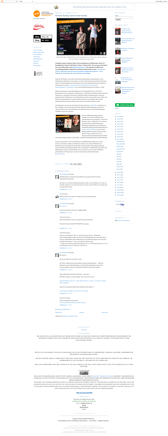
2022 (118, 126)
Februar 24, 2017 (66, 189)
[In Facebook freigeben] (79, 164)
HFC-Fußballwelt (38, 59)
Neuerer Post (58, 312)
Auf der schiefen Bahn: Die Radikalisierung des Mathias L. (127, 40)
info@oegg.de (61, 154)
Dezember (119, 141)
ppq (61, 194)
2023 (118, 124)
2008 (118, 192)
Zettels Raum (36, 65)
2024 (118, 121)
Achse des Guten (37, 50)
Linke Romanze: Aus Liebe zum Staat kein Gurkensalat (126, 79)
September (119, 149)
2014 (118, 177)
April (118, 161)
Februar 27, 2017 (66, 305)
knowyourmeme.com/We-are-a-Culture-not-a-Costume (74, 291)
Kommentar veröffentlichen (62, 309)
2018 (118, 137)
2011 (118, 185)
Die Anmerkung (37, 54)
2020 (118, 131)
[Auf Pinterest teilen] (81, 164)
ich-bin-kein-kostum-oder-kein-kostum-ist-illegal (73, 302)
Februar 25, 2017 (66, 293)
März (118, 164)
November (119, 144)
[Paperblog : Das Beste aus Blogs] (120, 206)
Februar (119, 166)
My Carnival (63, 206)
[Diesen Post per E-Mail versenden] (73, 164)
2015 (118, 175)
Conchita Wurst (94, 105)
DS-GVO (84, 330)
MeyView (36, 63)
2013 (118, 180)
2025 (118, 119)
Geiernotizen (36, 56)
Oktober (119, 146)
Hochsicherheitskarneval (79, 67)
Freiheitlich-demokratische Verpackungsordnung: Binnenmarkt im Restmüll (127, 90)
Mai (118, 159)
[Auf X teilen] (77, 164)
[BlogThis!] (75, 164)
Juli (118, 154)
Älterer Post (105, 312)
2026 (118, 116)
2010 (118, 187)
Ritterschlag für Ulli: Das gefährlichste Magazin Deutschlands (126, 70)
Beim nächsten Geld (38, 52)
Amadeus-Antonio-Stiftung (89, 129)
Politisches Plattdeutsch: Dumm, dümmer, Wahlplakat (126, 60)
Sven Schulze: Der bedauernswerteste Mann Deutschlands (126, 30)
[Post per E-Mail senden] (71, 163)
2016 (118, 172)
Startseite (81, 312)
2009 (118, 190)
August (119, 151)
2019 (118, 134)
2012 (118, 182)
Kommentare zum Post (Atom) (70, 316)
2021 (118, 129)
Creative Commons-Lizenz (102, 376)
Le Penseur (36, 61)
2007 (118, 195)
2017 (118, 139)
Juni (118, 156)
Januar (118, 169)
